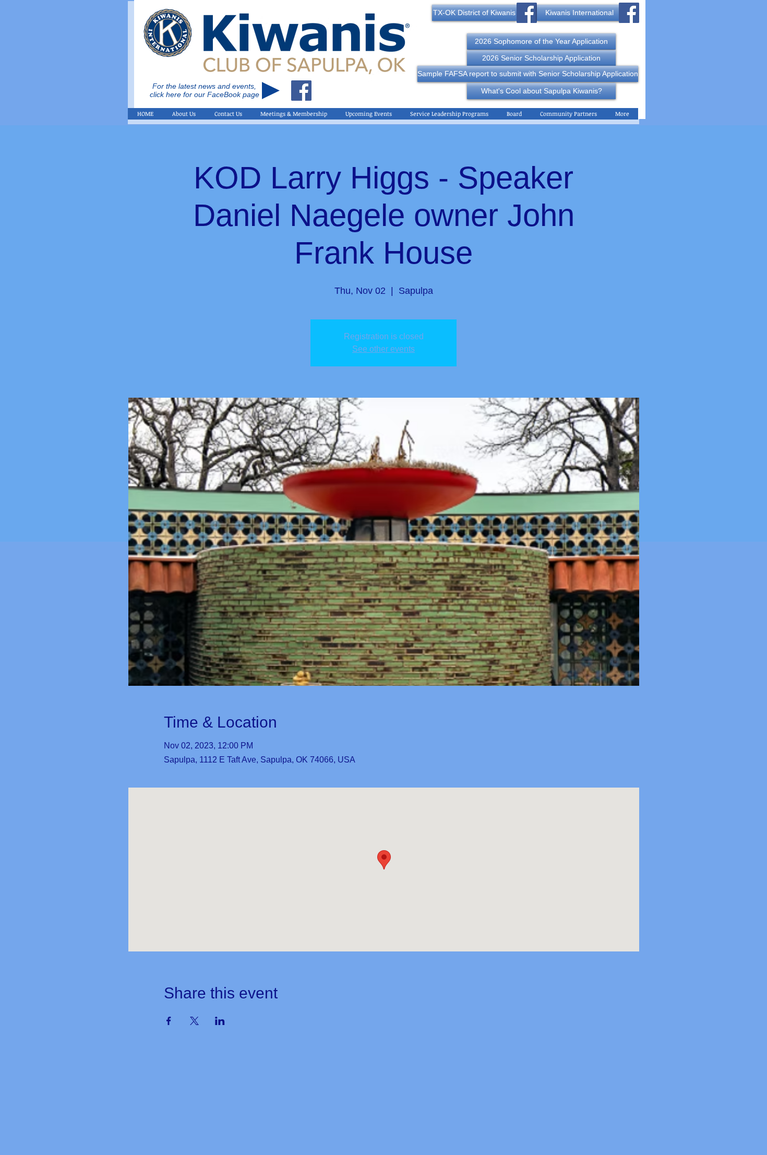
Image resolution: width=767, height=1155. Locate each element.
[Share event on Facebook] (169, 1021)
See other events (383, 348)
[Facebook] (301, 90)
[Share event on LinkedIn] (220, 1021)
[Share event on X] (194, 1021)
